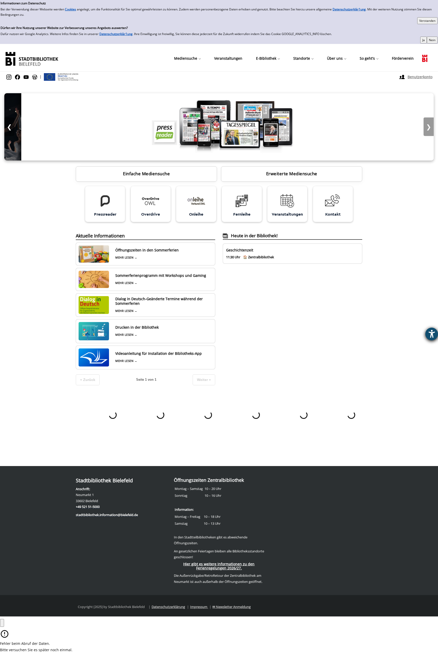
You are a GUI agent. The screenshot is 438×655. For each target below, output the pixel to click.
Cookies (70, 9)
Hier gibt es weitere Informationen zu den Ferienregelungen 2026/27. (218, 566)
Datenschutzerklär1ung (349, 9)
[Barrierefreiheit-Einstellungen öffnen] (431, 334)
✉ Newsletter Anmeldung (231, 606)
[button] (187, 58)
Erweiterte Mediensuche (291, 174)
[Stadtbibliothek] (31, 58)
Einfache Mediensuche (146, 174)
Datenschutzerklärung (168, 606)
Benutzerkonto (420, 76)
